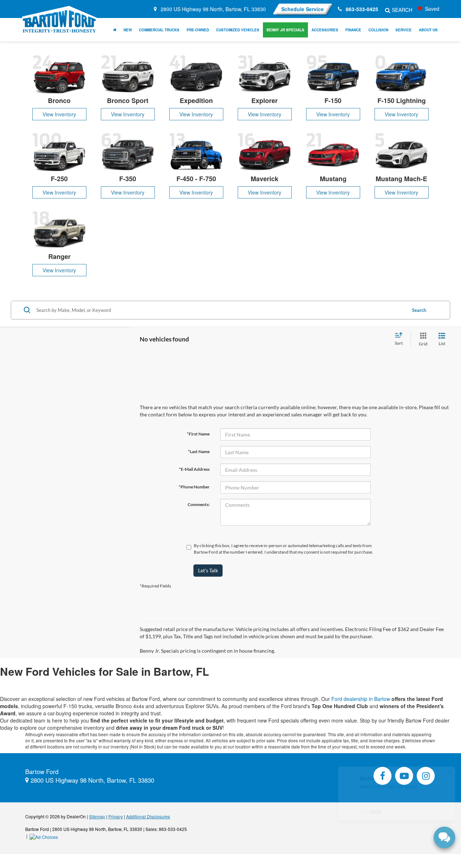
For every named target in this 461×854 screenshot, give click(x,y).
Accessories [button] (325, 29)
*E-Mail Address (194, 469)
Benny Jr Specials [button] (285, 29)
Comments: (199, 504)
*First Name (198, 434)
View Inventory (59, 114)
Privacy (115, 816)
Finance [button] (353, 29)
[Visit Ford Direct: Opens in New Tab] (45, 836)
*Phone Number (194, 486)
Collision (378, 29)
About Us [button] (428, 29)
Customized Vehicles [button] (237, 29)
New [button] (128, 29)
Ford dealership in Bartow (360, 698)
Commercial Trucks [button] (159, 29)
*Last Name (199, 451)
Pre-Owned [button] (198, 29)
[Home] (114, 29)
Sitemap (97, 816)
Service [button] (403, 29)
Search (419, 310)
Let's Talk (208, 570)
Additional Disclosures (148, 816)
